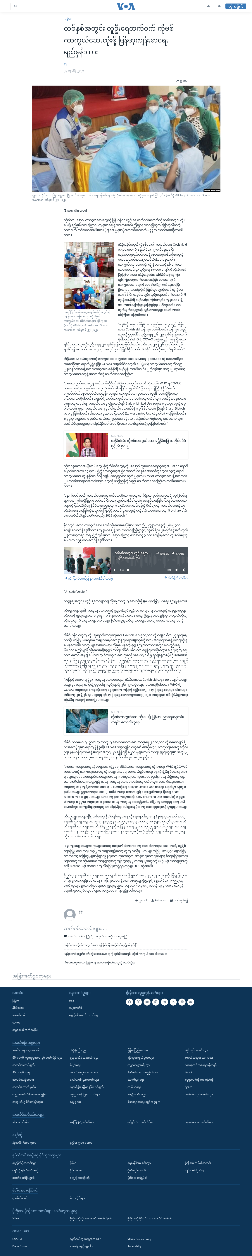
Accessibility (134, 1246)
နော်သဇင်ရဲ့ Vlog (194, 1170)
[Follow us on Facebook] (129, 1001)
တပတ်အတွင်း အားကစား (84, 1072)
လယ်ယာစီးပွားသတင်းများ (84, 1079)
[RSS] (173, 1001)
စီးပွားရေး (75, 1064)
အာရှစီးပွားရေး (135, 1079)
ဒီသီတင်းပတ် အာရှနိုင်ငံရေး (142, 1072)
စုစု (65, 63)
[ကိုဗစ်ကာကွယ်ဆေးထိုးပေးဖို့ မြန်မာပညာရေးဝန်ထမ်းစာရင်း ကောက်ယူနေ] (87, 721)
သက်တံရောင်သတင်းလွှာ (199, 1094)
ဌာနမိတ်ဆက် (19, 1198)
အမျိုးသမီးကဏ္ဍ (136, 1094)
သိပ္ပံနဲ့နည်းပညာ (78, 1050)
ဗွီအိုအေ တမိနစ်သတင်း (198, 1163)
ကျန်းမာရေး (134, 1087)
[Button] (182, 81)
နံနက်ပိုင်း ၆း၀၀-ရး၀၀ (24, 1142)
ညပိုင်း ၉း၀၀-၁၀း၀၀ (81, 1142)
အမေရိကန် (18, 1015)
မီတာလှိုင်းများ (78, 1198)
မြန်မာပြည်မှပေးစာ (137, 1050)
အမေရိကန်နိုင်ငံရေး (23, 1079)
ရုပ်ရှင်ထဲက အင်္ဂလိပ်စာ (140, 1122)
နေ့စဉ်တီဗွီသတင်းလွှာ (24, 1163)
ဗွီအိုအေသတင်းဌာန (129, 557)
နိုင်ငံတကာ (18, 1007)
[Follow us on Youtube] (147, 1001)
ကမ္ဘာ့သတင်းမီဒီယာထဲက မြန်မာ (29, 1094)
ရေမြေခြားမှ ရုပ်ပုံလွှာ (139, 1163)
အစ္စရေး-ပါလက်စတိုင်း (25, 1029)
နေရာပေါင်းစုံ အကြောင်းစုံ (199, 1079)
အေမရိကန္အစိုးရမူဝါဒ (81, 1246)
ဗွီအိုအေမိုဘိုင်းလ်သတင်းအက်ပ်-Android (149, 1218)
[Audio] (208, 6)
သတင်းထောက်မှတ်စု (24, 1087)
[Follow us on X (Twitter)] (138, 1001)
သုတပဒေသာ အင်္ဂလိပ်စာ (199, 1122)
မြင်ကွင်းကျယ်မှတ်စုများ (140, 1057)
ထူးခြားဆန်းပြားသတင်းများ (85, 1094)
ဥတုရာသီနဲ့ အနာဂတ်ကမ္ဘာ (84, 1057)
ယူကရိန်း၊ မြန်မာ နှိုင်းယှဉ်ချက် (87, 1087)
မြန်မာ (68, 18)
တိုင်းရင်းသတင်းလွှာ (196, 1050)
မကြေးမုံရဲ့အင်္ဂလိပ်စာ (82, 1122)
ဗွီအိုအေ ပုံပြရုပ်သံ (137, 1177)
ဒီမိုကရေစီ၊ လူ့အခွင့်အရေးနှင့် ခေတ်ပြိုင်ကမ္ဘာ (37, 1057)
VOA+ (15, 1218)
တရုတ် (16, 1022)
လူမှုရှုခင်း (75, 1101)
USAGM (17, 1238)
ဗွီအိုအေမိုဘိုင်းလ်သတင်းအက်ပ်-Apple (91, 1218)
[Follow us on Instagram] (155, 1001)
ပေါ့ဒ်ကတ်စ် (75, 1007)
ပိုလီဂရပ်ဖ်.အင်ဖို (136, 1170)
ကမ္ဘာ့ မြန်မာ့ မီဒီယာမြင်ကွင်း (27, 1101)
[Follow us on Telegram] (164, 1001)
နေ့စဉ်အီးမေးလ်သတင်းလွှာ (84, 1015)
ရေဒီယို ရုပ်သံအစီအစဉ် (25, 1170)
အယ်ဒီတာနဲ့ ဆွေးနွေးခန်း (26, 1050)
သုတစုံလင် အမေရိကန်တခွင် (201, 1064)
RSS (71, 1000)
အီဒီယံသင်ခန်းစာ (21, 1122)
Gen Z (188, 1072)
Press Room (19, 1246)
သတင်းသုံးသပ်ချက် (23, 1064)
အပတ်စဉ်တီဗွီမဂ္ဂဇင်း (23, 1177)
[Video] (219, 6)
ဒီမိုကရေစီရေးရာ (21, 1072)
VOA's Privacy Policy (139, 1238)
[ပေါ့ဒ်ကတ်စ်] (181, 1001)
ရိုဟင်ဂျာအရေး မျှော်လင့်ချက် (143, 1101)
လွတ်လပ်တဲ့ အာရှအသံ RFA (85, 1238)
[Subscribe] (190, 1001)
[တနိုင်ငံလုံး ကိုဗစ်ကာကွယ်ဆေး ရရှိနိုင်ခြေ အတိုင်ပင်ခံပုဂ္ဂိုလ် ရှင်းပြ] (87, 445)
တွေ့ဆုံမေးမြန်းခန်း (80, 1177)
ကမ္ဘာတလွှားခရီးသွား (139, 1064)
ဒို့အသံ (188, 1087)
